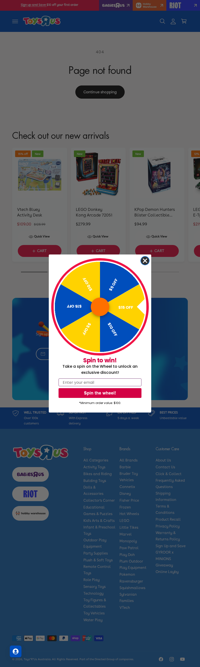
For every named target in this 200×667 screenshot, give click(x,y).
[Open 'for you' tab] (15, 651)
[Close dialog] (145, 260)
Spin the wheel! (100, 392)
